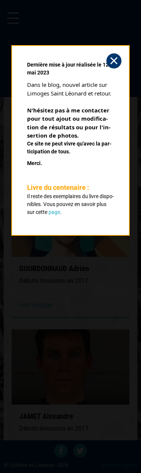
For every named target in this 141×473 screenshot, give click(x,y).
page (54, 212)
